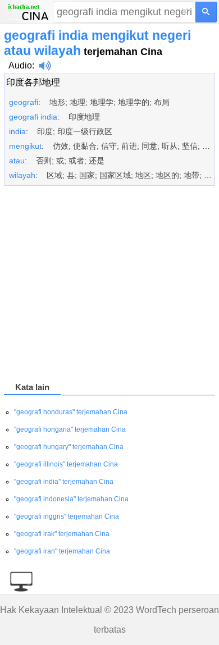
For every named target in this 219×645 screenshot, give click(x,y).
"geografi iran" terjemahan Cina (62, 551)
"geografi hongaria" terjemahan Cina (70, 429)
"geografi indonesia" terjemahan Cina (71, 499)
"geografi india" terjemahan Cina (63, 482)
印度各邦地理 (33, 82)
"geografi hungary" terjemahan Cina (69, 447)
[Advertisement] (109, 285)
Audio (20, 65)
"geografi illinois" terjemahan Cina (66, 464)
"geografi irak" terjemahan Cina (62, 534)
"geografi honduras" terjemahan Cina (70, 412)
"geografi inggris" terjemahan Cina (66, 516)
